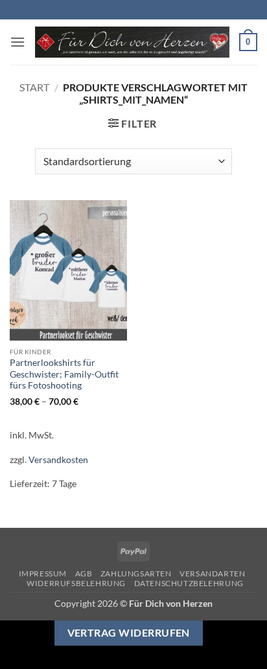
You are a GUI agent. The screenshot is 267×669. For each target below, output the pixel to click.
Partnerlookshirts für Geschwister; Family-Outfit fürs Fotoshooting (64, 374)
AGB (84, 573)
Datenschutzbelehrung (189, 583)
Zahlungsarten (136, 573)
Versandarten (212, 573)
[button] (17, 42)
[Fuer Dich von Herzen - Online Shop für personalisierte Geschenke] (132, 42)
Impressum (43, 573)
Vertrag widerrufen (128, 633)
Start (34, 87)
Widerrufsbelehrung (76, 583)
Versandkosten (58, 459)
